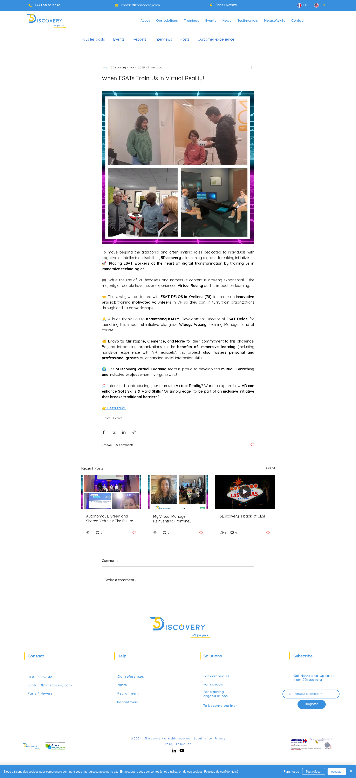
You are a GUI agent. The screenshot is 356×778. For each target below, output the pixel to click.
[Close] (351, 771)
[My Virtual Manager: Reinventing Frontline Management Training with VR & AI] (178, 492)
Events (118, 39)
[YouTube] (182, 750)
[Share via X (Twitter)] (114, 432)
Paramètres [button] (291, 771)
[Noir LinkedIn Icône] (174, 750)
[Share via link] (134, 432)
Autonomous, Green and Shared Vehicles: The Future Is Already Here (109, 518)
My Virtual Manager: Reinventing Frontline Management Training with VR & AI (176, 518)
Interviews (163, 39)
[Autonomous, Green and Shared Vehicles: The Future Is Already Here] (111, 492)
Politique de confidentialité (221, 771)
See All (270, 467)
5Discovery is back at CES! (242, 516)
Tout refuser (314, 771)
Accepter (337, 771)
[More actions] (251, 67)
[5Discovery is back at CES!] (245, 492)
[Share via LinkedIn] (124, 432)
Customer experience (216, 39)
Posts (184, 39)
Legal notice (203, 739)
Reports (139, 39)
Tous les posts (93, 39)
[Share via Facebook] (104, 432)
